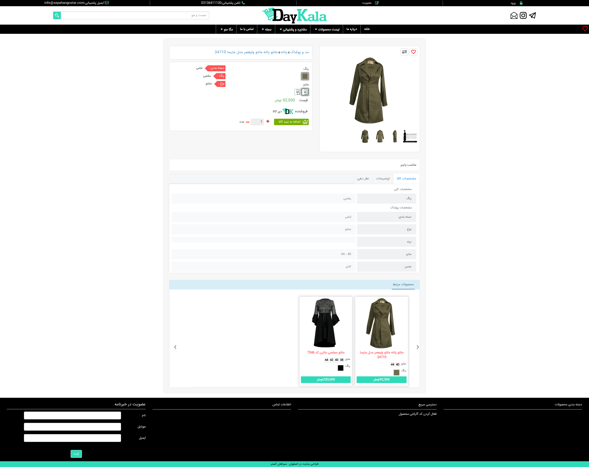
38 (341, 360)
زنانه (284, 52)
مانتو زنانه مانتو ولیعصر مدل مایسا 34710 (246, 52)
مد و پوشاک (299, 52)
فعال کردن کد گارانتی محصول (418, 414)
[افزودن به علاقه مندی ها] (413, 52)
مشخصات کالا (406, 178)
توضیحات (383, 178)
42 (331, 360)
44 (392, 365)
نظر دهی (363, 178)
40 (397, 365)
